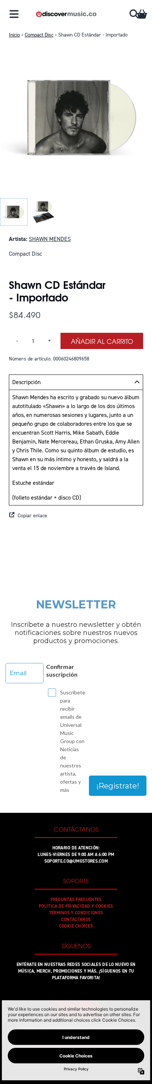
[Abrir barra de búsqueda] (133, 14)
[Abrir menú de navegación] (14, 14)
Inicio (14, 34)
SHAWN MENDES (50, 239)
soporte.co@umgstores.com (76, 861)
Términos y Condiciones (76, 913)
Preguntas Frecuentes (76, 899)
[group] (14, 212)
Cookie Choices (76, 926)
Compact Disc (39, 34)
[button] (76, 515)
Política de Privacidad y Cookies (76, 906)
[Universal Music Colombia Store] (66, 14)
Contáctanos (76, 919)
